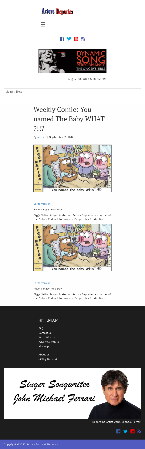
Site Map (44, 346)
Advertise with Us (49, 342)
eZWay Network (48, 359)
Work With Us (47, 337)
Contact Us (45, 332)
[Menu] (43, 24)
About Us (44, 354)
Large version (42, 203)
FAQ (41, 328)
